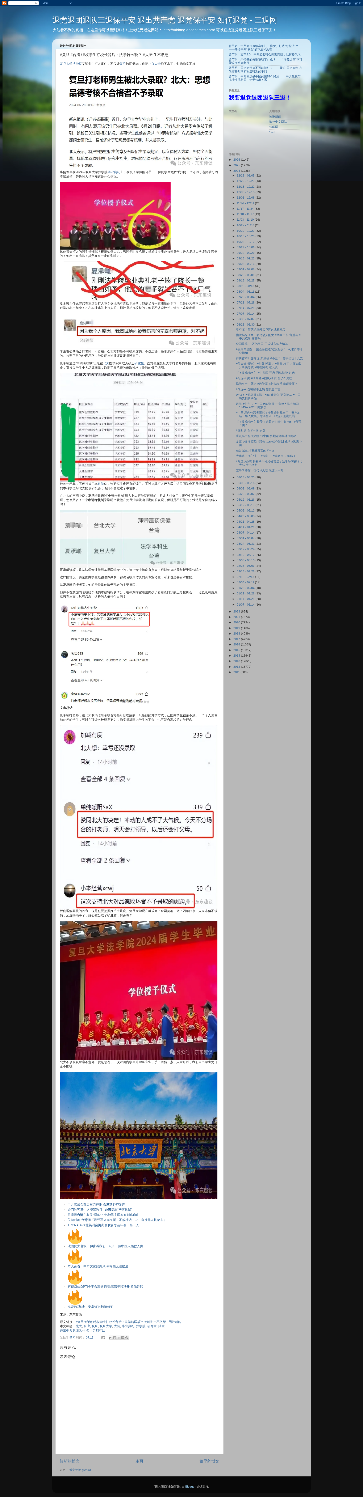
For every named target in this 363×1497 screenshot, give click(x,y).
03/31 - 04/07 (246, 538)
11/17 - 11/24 (246, 208)
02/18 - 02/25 (246, 571)
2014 (237, 655)
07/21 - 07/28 (246, 302)
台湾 (87, 1326)
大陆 (117, 1326)
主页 (139, 1461)
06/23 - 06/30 (246, 324)
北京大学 (154, 63)
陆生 (161, 1326)
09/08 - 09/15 (246, 264)
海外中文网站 (278, 121)
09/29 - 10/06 (246, 247)
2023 (237, 611)
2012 (237, 666)
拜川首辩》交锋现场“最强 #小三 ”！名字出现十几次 (269, 358)
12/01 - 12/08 (246, 197)
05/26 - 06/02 (246, 494)
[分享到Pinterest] (127, 1338)
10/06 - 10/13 (246, 241)
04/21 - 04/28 (246, 521)
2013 (237, 661)
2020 (237, 622)
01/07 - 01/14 (246, 604)
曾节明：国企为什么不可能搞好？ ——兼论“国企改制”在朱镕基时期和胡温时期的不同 (265, 69)
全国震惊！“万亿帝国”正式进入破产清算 (262, 343)
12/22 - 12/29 (246, 181)
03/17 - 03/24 (246, 549)
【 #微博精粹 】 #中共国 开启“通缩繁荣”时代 (265, 372)
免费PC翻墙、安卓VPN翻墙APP (90, 1307)
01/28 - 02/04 (246, 588)
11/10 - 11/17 (246, 214)
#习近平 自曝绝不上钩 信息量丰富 (258, 389)
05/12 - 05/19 (246, 505)
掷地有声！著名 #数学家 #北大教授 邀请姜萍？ (267, 383)
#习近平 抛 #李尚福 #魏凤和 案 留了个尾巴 (264, 378)
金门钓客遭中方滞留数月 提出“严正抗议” (100, 1209)
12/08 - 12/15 (246, 192)
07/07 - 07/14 (246, 313)
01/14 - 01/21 (246, 599)
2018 (237, 633)
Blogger (190, 1486)
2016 (237, 644)
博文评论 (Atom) (80, 1470)
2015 (237, 650)
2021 (237, 617)
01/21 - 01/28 (246, 593)
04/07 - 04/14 (246, 532)
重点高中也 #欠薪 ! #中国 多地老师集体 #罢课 (266, 436)
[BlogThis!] (115, 1338)
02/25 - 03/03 (246, 565)
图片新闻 (175, 1322)
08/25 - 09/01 (246, 275)
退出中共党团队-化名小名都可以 (82, 1330)
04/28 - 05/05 (246, 516)
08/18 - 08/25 (246, 280)
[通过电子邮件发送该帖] (103, 1337)
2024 (237, 170)
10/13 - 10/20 (246, 236)
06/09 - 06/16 (246, 483)
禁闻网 (273, 126)
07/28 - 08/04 (246, 297)
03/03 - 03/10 (246, 560)
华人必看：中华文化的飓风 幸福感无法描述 (98, 1266)
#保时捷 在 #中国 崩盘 (250, 430)
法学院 (77, 63)
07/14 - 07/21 (246, 308)
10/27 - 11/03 (246, 225)
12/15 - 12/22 (246, 186)
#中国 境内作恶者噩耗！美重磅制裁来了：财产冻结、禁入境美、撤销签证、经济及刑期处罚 (268, 414)
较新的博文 (70, 1461)
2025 (237, 165)
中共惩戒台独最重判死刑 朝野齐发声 (96, 1204)
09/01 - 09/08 (246, 269)
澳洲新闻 (275, 116)
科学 (101, 483)
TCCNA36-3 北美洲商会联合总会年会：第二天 (103, 1225)
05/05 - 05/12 (246, 510)
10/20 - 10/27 (246, 230)
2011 (237, 672)
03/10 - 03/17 (246, 554)
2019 (237, 628)
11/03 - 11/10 (246, 219)
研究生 (139, 363)
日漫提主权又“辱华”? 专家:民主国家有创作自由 (103, 1215)
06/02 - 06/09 (246, 488)
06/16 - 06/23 (246, 477)
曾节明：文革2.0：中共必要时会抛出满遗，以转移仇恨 (265, 54)
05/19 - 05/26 (246, 499)
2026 (237, 159)
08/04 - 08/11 (246, 291)
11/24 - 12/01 (246, 203)
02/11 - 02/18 (246, 576)
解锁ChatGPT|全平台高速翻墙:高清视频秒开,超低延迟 (105, 1286)
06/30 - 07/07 (246, 319)
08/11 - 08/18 (246, 286)
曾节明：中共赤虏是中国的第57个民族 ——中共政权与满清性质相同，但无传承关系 (265, 78)
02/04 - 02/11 (246, 582)
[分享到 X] (119, 1338)
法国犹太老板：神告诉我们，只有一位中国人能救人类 (105, 1246)
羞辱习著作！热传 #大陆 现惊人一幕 (259, 470)
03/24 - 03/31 (246, 543)
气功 (272, 131)
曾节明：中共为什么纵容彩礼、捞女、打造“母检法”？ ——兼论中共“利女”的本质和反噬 (264, 47)
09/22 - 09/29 (246, 252)
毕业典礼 (114, 172)
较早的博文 (209, 1461)
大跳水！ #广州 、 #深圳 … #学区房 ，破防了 (266, 456)
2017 (237, 639)
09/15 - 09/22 (246, 258)
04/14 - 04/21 (246, 527)
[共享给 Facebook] (123, 1338)
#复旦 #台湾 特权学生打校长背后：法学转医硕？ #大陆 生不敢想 (121, 1322)
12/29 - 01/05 (246, 175)
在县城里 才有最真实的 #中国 (255, 450)
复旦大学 (66, 63)
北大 (106, 363)
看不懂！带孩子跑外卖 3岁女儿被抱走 (260, 329)
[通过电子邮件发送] (111, 1338)
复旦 (123, 63)
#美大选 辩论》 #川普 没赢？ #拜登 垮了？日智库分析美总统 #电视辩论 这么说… (268, 365)
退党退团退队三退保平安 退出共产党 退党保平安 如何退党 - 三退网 (164, 20)
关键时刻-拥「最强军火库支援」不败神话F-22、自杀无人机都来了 (117, 1220)
